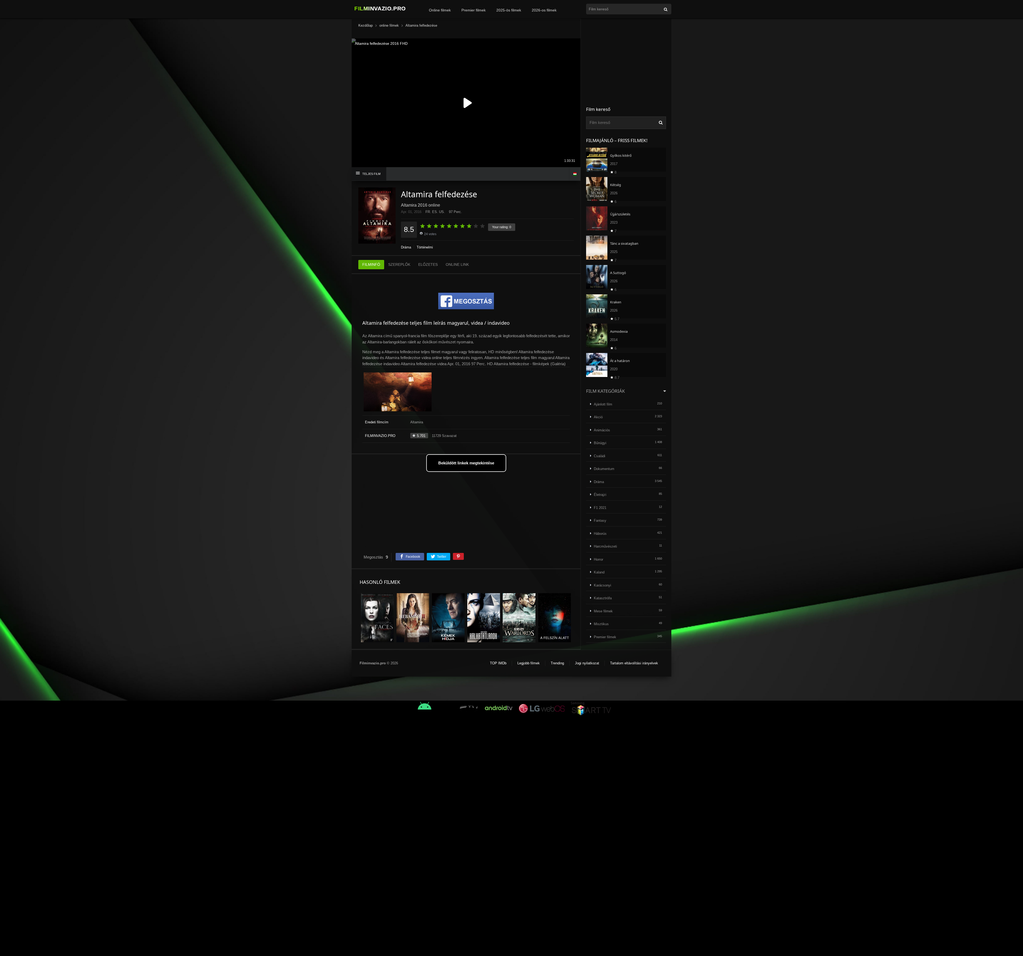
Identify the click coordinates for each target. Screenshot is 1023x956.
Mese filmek (603, 611)
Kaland (599, 572)
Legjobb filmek (528, 663)
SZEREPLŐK (399, 264)
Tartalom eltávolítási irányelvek (634, 663)
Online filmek (440, 10)
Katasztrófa (603, 598)
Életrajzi (600, 495)
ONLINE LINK (457, 264)
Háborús (600, 534)
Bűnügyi (600, 443)
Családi (599, 456)
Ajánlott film (603, 404)
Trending (557, 663)
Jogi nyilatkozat (587, 663)
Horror (598, 559)
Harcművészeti (605, 546)
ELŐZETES (428, 264)
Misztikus (601, 624)
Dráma (406, 247)
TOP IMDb (498, 663)
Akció (598, 417)
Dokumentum (604, 469)
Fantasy (600, 521)
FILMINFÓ (371, 264)
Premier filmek (473, 10)
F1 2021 (600, 508)
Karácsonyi (602, 585)
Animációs (602, 430)
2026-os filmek (544, 10)
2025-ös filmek (508, 10)
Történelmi (425, 247)
